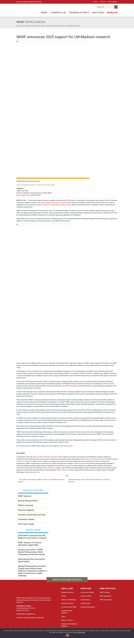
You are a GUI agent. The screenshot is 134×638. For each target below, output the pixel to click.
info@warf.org (30, 614)
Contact (103, 1)
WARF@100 (112, 12)
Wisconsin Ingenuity (26, 510)
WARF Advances (24, 496)
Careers (95, 1)
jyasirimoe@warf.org (22, 195)
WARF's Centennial (25, 505)
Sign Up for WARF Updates (67, 579)
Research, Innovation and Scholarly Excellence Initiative (53, 205)
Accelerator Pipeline (26, 519)
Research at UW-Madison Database (69, 625)
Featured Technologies (87, 607)
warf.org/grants (68, 446)
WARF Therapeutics (71, 386)
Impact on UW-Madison (68, 600)
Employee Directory (67, 592)
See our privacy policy (79, 632)
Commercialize (58, 12)
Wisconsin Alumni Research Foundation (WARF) (48, 457)
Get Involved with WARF (68, 607)
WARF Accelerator (109, 384)
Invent (44, 12)
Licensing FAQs (85, 603)
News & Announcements (31, 181)
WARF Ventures (62, 470)
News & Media (112, 1)
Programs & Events (79, 12)
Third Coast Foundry (26, 524)
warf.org (37, 472)
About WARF (98, 12)
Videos (63, 616)
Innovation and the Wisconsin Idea (31, 515)
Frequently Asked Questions (66, 612)
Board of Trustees (67, 620)
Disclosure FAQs (85, 596)
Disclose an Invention (87, 592)
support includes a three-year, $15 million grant (55, 202)
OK (67, 635)
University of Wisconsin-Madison (95, 459)
